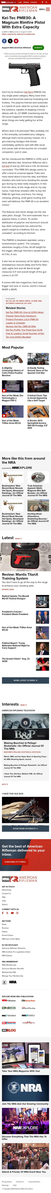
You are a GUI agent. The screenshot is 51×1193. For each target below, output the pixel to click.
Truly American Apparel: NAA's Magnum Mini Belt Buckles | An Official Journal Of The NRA (37, 490)
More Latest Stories (31, 680)
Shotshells (26, 752)
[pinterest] (16, 39)
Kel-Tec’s (28, 92)
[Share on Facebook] (4, 39)
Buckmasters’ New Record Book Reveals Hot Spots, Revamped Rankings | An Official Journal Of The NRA (12, 490)
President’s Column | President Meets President (15, 613)
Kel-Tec (9, 301)
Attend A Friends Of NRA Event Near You (24, 1172)
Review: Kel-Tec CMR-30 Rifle (21, 326)
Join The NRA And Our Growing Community (25, 1104)
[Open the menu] (47, 9)
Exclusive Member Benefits (13, 968)
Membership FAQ (9, 972)
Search (5, 904)
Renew (26, 2)
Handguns (11, 34)
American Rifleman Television (18, 710)
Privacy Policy (7, 1182)
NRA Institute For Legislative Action (16, 952)
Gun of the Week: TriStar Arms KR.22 (17, 629)
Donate (34, 2)
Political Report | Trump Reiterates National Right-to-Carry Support (16, 645)
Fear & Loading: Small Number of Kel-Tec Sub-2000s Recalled (25, 335)
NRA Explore (7, 955)
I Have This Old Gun (12, 793)
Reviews (5, 589)
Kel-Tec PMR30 (18, 301)
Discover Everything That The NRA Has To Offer (24, 1138)
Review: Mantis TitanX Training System (20, 576)
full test (5, 166)
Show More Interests (31, 828)
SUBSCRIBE (15, 861)
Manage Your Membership (12, 976)
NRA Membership (9, 965)
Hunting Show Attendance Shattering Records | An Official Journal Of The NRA (38, 518)
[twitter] (10, 39)
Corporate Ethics (34, 1182)
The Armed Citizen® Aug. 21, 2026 (16, 660)
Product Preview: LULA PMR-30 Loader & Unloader (22, 321)
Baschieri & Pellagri (12, 752)
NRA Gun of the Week (11, 939)
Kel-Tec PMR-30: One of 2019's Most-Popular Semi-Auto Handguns (25, 314)
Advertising (6, 890)
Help (4, 900)
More (17, 538)
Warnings (5, 1185)
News (4, 34)
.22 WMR (34, 301)
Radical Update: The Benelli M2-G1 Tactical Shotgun (15, 597)
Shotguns (36, 752)
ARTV (4, 784)
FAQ (3, 897)
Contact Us (6, 893)
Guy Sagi (27, 303)
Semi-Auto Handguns (26, 34)
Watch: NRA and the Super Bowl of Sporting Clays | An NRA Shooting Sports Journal (25, 758)
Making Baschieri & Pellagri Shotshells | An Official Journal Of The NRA (24, 746)
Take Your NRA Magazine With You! (21, 1071)
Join (20, 2)
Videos (5, 931)
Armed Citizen (7, 935)
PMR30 (27, 301)
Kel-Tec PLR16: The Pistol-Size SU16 (24, 330)
